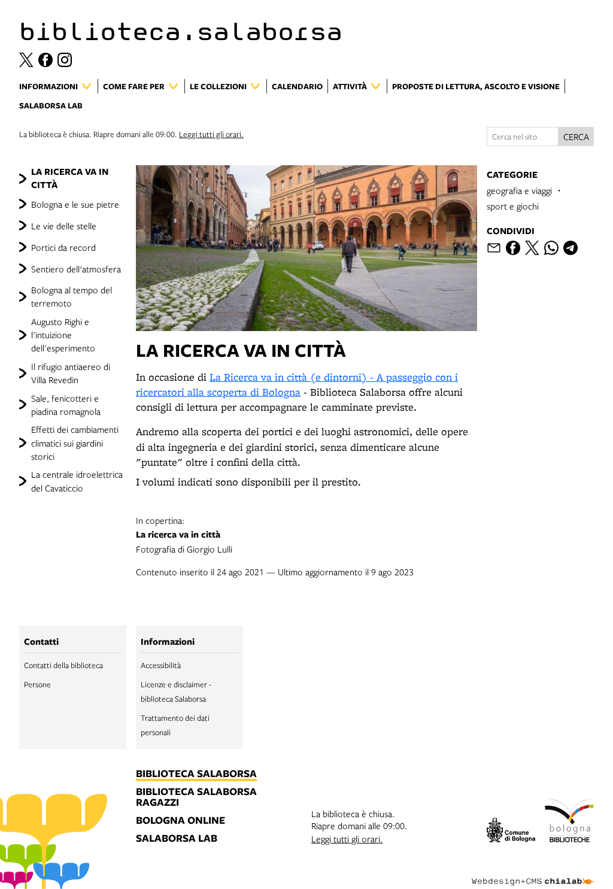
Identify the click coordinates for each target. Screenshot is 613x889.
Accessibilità (161, 665)
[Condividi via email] (494, 248)
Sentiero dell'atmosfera (76, 269)
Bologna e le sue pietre (75, 204)
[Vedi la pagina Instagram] (64, 60)
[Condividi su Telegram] (570, 248)
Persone (37, 684)
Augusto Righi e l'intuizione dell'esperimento (63, 334)
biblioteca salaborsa (196, 774)
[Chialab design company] (533, 872)
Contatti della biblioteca (63, 665)
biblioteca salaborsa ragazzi (196, 797)
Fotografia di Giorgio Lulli (184, 534)
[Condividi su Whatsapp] (551, 248)
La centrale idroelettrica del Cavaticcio (77, 480)
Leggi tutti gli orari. (211, 134)
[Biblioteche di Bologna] (569, 822)
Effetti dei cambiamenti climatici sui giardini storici (75, 442)
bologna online (180, 821)
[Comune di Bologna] (511, 832)
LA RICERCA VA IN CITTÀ (69, 178)
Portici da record (63, 247)
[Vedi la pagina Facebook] (45, 60)
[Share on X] (532, 248)
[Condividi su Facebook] (513, 248)
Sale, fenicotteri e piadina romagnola (66, 404)
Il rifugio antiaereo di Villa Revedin (70, 373)
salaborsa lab (176, 839)
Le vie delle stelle (63, 226)
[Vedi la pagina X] (26, 60)
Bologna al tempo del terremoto (71, 296)
